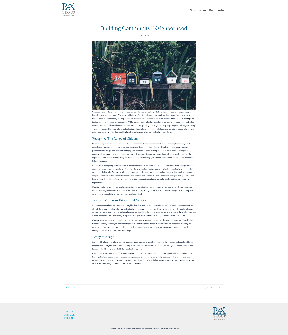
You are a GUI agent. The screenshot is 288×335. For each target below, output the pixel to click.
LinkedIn (68, 318)
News (211, 9)
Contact (221, 9)
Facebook (69, 314)
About (192, 9)
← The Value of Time (70, 288)
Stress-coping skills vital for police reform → (211, 288)
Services (202, 9)
